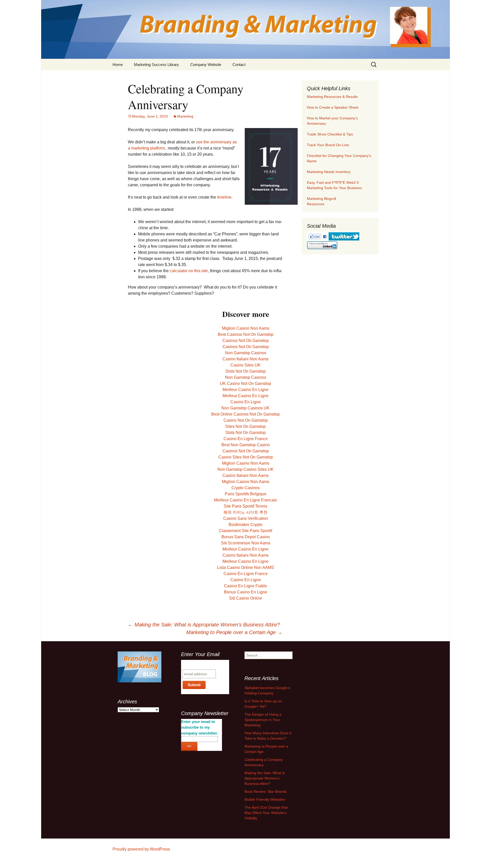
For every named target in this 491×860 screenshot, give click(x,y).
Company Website (205, 64)
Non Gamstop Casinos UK (245, 408)
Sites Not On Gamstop (245, 426)
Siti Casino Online (245, 598)
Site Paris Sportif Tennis (245, 506)
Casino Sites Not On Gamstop (245, 457)
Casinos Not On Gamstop (245, 340)
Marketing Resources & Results (332, 97)
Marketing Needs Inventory (329, 172)
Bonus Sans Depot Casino (245, 537)
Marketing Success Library (156, 64)
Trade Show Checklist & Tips (330, 134)
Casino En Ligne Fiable (245, 586)
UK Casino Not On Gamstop (245, 383)
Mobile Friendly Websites (264, 799)
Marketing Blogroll (321, 199)
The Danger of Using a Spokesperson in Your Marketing (262, 719)
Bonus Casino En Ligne (245, 592)
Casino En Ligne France (246, 439)
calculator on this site (189, 271)
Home (118, 64)
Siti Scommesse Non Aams (245, 543)
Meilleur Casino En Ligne (245, 389)
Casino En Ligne (245, 402)
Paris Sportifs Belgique (245, 494)
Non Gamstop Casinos (245, 353)
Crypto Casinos (245, 488)
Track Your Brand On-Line (328, 145)
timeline (224, 197)
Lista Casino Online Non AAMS (245, 567)
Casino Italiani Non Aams (245, 359)
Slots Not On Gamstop (245, 371)
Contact (239, 64)
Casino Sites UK (245, 365)
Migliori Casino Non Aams (245, 328)
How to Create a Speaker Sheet (332, 107)
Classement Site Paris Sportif (245, 531)
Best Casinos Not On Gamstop (245, 334)
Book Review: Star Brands (265, 791)
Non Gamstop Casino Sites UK (245, 469)
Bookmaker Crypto (245, 524)
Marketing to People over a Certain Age (234, 632)
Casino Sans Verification (245, 518)
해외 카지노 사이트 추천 (245, 512)
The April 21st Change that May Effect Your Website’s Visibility (266, 812)
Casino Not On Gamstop (246, 420)
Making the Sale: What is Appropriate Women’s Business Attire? (204, 624)
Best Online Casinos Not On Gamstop (245, 414)
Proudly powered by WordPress (141, 849)
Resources (315, 204)
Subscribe (193, 664)
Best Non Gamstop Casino (245, 445)
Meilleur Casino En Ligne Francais (245, 500)
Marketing (185, 116)
